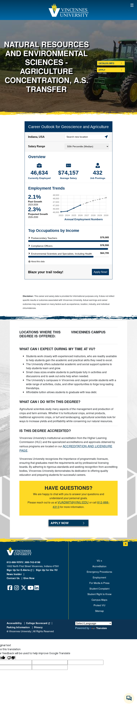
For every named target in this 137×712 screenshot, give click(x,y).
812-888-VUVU (15, 562)
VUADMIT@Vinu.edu (73, 502)
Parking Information (18, 627)
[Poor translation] (11, 657)
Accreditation (99, 566)
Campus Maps (99, 599)
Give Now (28, 578)
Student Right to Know (99, 594)
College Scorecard (38, 623)
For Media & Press (99, 583)
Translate (101, 628)
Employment (99, 577)
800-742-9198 (32, 562)
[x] (23, 585)
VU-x (99, 560)
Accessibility (14, 623)
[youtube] (30, 585)
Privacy (38, 627)
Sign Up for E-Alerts (21, 570)
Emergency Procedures (99, 571)
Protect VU (99, 605)
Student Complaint (99, 588)
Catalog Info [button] (106, 62)
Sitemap (99, 611)
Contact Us (13, 578)
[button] (68, 10)
